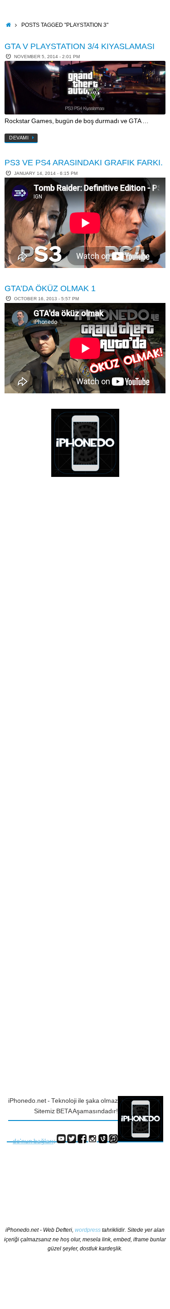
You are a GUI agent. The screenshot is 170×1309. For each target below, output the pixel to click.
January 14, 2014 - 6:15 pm (46, 173)
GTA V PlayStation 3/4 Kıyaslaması (80, 46)
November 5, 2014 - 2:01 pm (47, 56)
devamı (19, 137)
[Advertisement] (43, 632)
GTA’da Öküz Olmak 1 (50, 288)
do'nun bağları (33, 1141)
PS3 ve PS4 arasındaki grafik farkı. (84, 162)
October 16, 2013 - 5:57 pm (46, 298)
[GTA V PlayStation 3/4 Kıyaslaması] (85, 87)
